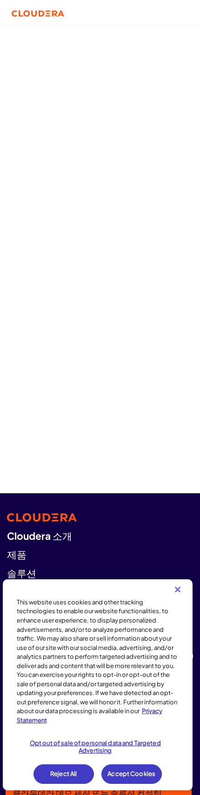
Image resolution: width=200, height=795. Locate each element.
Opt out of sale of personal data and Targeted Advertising (95, 746)
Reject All (63, 773)
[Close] (177, 589)
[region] (98, 684)
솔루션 (21, 573)
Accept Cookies (131, 773)
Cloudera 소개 (39, 536)
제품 (17, 554)
